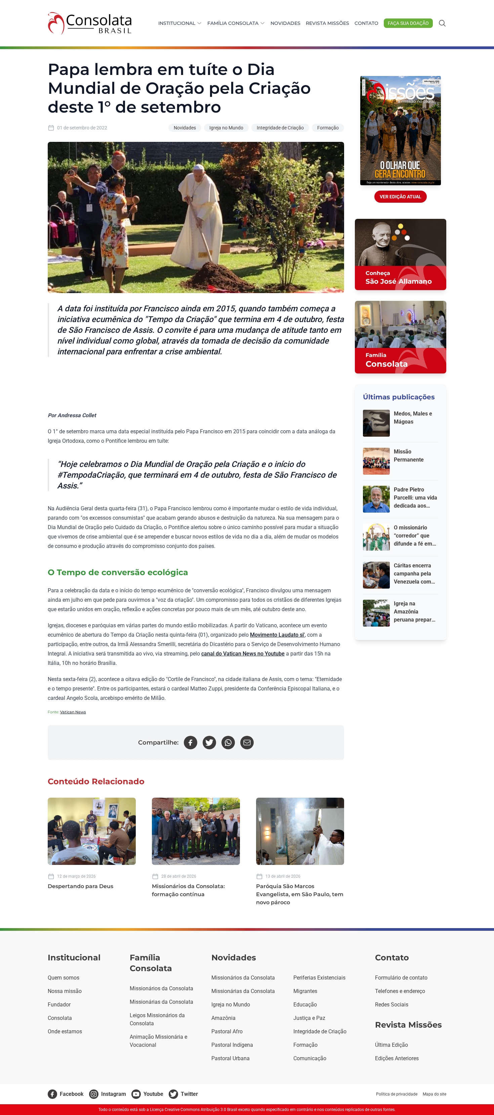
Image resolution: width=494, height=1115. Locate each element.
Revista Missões (327, 23)
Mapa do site (434, 1094)
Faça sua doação (408, 23)
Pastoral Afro (227, 1031)
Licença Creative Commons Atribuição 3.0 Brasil (193, 1109)
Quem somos (63, 977)
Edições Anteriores (397, 1058)
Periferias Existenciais (319, 977)
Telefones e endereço (400, 991)
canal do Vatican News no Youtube (243, 653)
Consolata (60, 1018)
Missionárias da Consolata (161, 1002)
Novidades (285, 23)
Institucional (176, 23)
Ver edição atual (400, 196)
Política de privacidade (396, 1094)
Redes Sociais (391, 1004)
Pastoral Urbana (230, 1058)
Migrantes (305, 991)
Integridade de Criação (280, 127)
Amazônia (223, 1018)
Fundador (59, 1004)
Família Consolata (232, 23)
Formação (328, 127)
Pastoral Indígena (232, 1045)
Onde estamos (65, 1031)
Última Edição (391, 1045)
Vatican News (73, 712)
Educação (305, 1004)
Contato (366, 23)
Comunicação (309, 1058)
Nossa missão (65, 991)
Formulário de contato (401, 977)
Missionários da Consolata (161, 988)
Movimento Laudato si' (277, 635)
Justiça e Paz (309, 1018)
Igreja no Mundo (226, 127)
